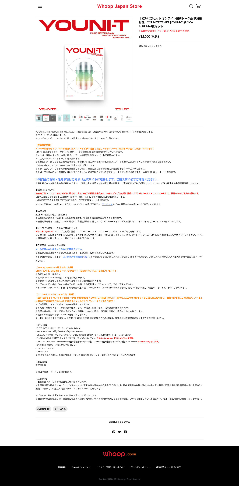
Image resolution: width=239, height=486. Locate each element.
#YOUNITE (43, 408)
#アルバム (60, 408)
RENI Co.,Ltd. (119, 479)
